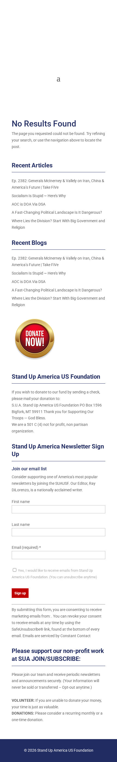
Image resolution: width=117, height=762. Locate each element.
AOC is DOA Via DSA (28, 204)
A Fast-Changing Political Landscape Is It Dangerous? (57, 212)
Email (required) (26, 547)
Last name (21, 524)
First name (21, 501)
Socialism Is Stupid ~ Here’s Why (39, 196)
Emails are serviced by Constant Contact (57, 636)
